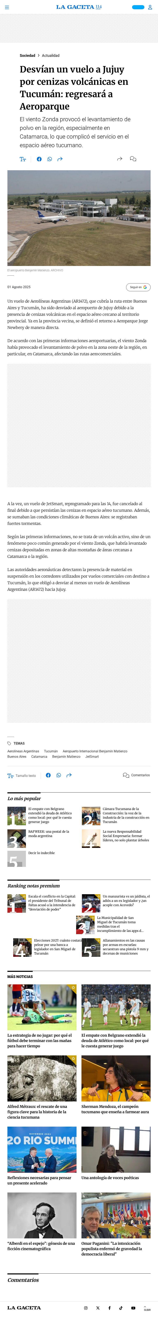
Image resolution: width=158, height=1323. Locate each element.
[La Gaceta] (79, 7)
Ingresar (150, 7)
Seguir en (136, 287)
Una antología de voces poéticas (110, 1177)
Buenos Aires (16, 757)
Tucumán (51, 751)
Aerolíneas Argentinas (23, 751)
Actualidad (50, 55)
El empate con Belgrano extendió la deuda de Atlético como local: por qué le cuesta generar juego (115, 1040)
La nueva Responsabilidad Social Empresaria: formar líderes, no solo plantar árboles (126, 836)
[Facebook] (109, 1308)
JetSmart (92, 757)
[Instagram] (85, 1308)
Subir (147, 1310)
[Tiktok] (121, 1308)
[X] (98, 1308)
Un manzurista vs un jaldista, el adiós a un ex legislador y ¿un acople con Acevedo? (126, 900)
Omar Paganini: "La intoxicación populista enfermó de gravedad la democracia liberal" (111, 1249)
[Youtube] (133, 1308)
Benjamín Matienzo (66, 757)
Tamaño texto (26, 776)
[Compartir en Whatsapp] (50, 160)
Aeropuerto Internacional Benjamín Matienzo (95, 751)
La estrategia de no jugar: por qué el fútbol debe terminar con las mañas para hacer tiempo (39, 1040)
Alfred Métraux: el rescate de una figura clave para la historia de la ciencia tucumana (37, 1112)
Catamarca (39, 757)
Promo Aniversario (138, 7)
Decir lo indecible (41, 853)
